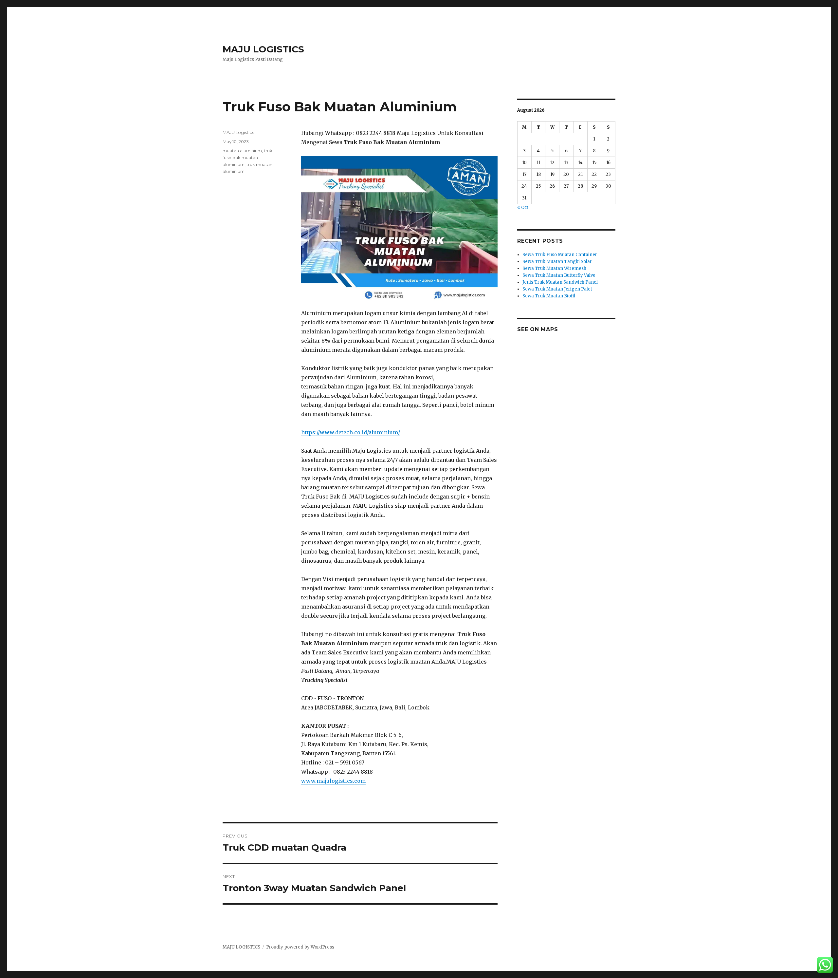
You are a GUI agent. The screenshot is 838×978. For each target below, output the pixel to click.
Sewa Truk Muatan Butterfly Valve (558, 275)
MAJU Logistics (238, 132)
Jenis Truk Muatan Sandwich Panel (560, 282)
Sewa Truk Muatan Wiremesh (554, 268)
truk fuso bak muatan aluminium (247, 157)
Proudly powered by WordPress (300, 947)
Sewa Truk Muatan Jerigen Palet (557, 289)
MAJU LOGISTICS (263, 49)
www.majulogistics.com (333, 781)
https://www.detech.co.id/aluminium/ (350, 432)
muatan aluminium (242, 150)
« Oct (522, 207)
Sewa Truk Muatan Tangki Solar (557, 261)
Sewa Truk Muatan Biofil (548, 296)
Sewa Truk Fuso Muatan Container (559, 254)
